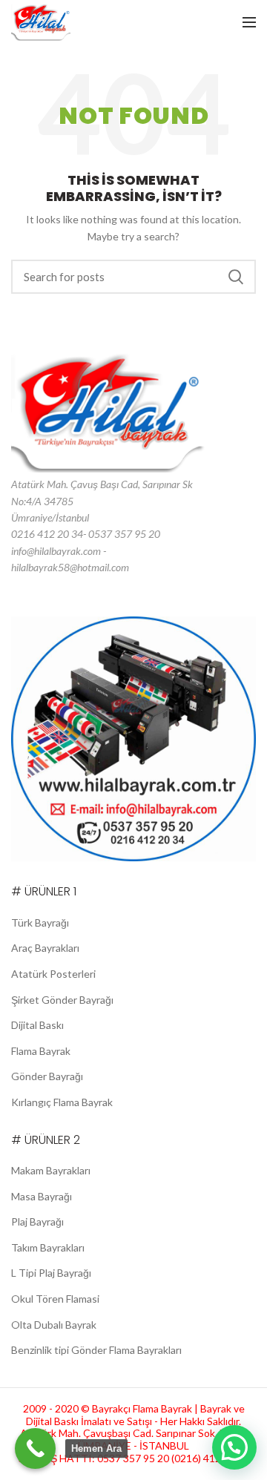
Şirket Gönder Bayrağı (62, 999)
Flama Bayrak (40, 1051)
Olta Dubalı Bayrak (53, 1324)
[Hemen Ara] (35, 1448)
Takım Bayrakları (48, 1247)
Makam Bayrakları (50, 1170)
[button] (234, 1447)
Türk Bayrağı (40, 922)
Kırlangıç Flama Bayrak (62, 1102)
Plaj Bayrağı (37, 1221)
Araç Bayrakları (45, 947)
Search (235, 277)
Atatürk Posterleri (53, 973)
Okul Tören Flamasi (55, 1298)
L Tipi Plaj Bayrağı (51, 1272)
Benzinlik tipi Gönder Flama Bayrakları (96, 1349)
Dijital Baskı (37, 1025)
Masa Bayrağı (41, 1196)
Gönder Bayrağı (47, 1076)
